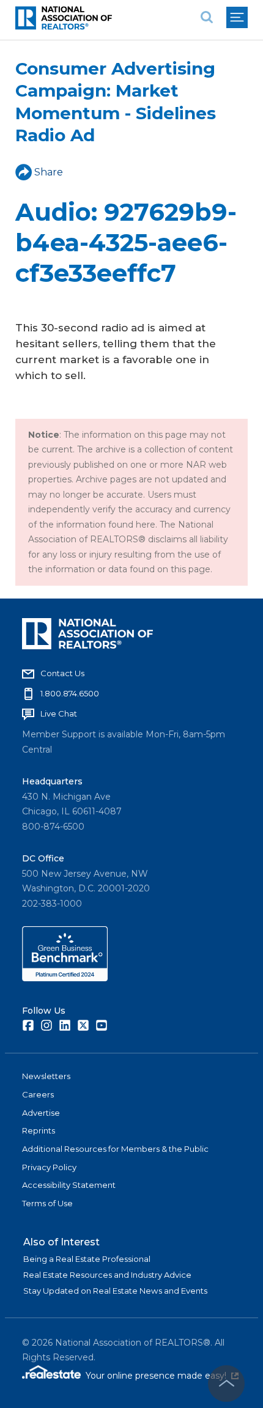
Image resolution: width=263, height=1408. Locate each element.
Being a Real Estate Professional (86, 1259)
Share (48, 172)
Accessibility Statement (69, 1185)
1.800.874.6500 (69, 693)
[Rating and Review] (65, 978)
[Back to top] (226, 1383)
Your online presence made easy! (162, 1375)
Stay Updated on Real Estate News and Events (115, 1291)
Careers (38, 1094)
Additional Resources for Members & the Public (115, 1149)
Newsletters (46, 1076)
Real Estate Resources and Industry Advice (107, 1275)
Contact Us (62, 673)
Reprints (38, 1130)
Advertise (41, 1113)
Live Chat (58, 713)
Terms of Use (47, 1203)
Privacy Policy (49, 1167)
